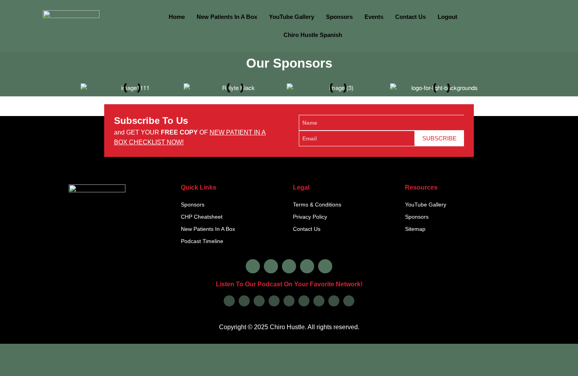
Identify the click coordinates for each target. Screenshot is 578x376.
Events (373, 16)
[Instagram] (271, 266)
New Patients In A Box (227, 16)
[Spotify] (259, 300)
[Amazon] (274, 300)
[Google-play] (244, 300)
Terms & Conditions (317, 204)
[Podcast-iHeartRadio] (303, 300)
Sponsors (339, 16)
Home (177, 16)
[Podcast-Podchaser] (333, 300)
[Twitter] (289, 266)
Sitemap (415, 229)
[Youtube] (307, 266)
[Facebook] (253, 266)
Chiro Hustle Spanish (312, 34)
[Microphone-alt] (325, 266)
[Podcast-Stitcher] (318, 300)
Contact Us (410, 16)
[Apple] (229, 300)
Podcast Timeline (202, 241)
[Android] (289, 300)
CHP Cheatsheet (202, 217)
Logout (447, 16)
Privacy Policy (310, 217)
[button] (74, 85)
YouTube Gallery (291, 16)
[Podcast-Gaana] (348, 300)
